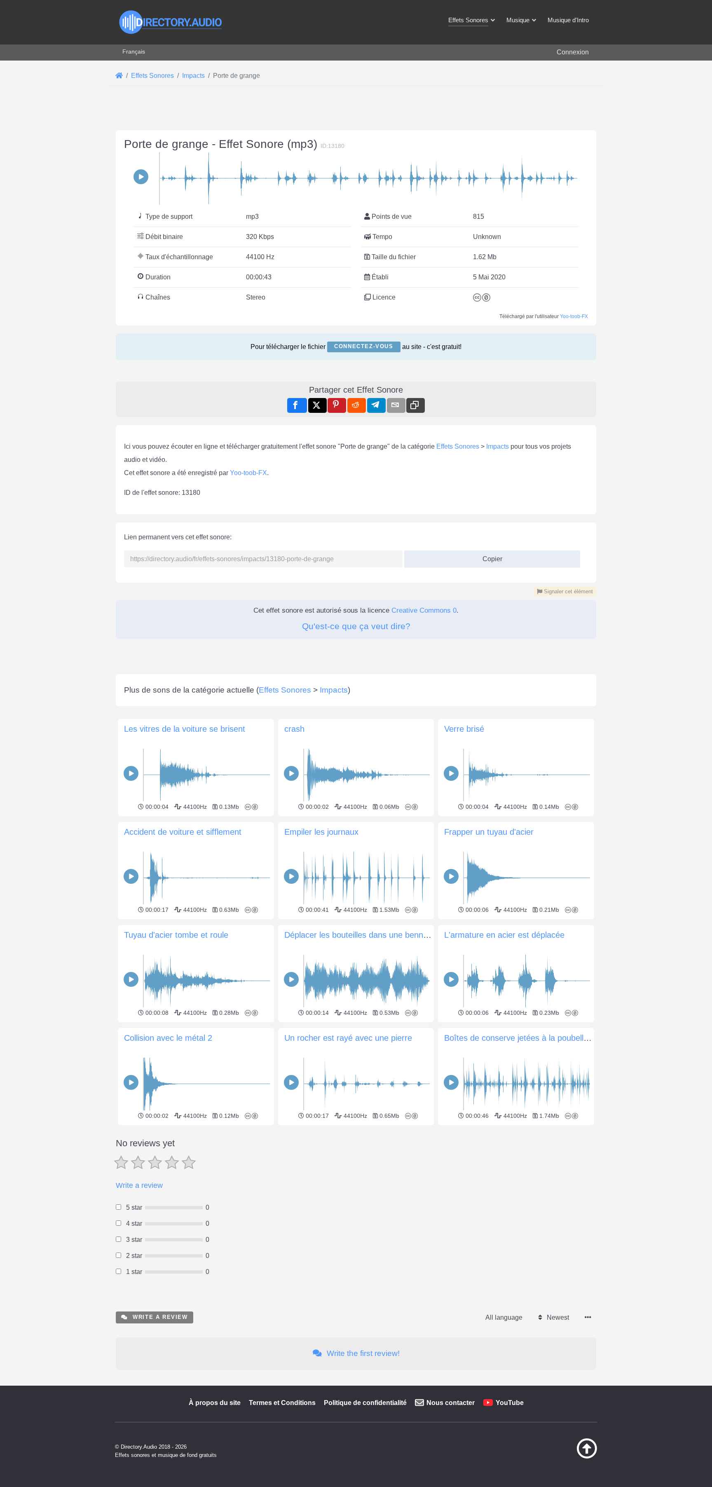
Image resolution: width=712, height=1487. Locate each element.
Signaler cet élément (567, 591)
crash (294, 728)
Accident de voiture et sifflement (182, 831)
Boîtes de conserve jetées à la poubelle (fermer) (532, 1037)
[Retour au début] (566, 1456)
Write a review (139, 1185)
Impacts (497, 446)
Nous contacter (450, 1402)
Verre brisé (464, 728)
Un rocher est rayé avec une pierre (348, 1037)
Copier (489, 556)
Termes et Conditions (282, 1402)
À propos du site (215, 1402)
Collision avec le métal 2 (168, 1037)
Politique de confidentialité (365, 1402)
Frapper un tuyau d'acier (489, 831)
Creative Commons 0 (424, 610)
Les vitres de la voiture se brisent (184, 728)
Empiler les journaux (321, 831)
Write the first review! (362, 1353)
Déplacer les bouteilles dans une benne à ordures (374, 934)
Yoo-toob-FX (574, 316)
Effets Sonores (457, 446)
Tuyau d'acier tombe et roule (176, 934)
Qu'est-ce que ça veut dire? (356, 626)
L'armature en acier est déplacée (504, 934)
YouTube (510, 1402)
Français (133, 51)
